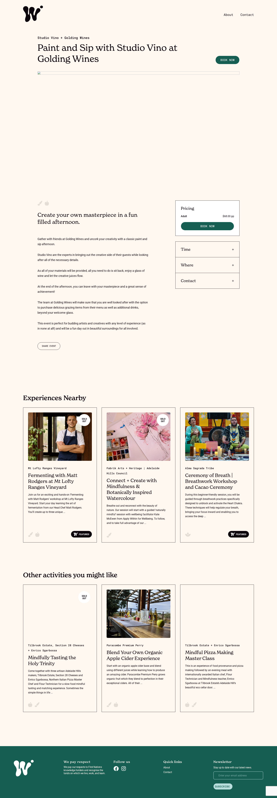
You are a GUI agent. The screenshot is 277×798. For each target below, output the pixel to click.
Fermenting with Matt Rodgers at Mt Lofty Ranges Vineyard (52, 481)
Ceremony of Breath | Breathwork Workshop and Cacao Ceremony (211, 481)
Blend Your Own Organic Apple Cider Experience (135, 655)
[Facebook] (116, 768)
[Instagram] (123, 768)
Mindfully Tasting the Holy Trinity (52, 660)
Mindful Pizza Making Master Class (209, 655)
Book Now (227, 60)
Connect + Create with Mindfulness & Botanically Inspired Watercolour (132, 489)
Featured (84, 534)
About (228, 14)
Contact (247, 14)
